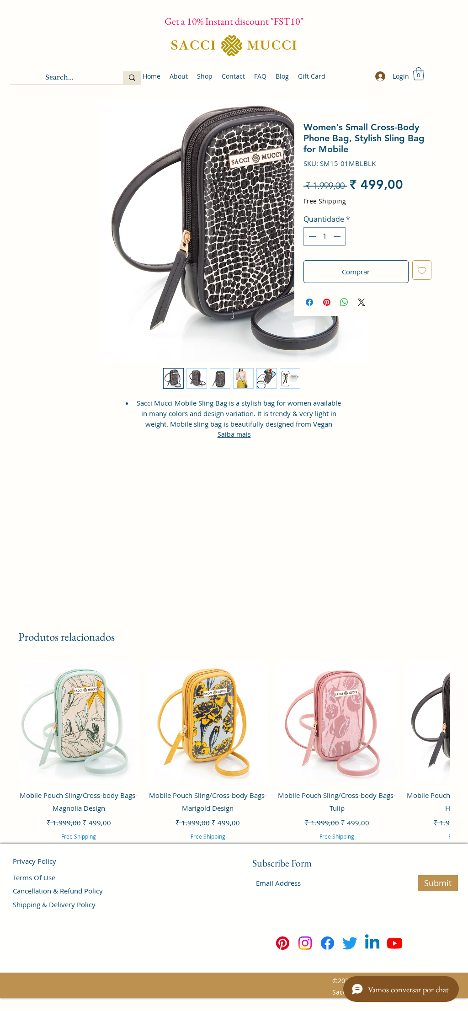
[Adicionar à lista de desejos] (422, 270)
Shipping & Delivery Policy (54, 904)
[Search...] (132, 77)
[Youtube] (395, 943)
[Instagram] (305, 943)
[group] (234, 763)
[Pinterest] (283, 943)
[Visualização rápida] (78, 721)
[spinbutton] (324, 236)
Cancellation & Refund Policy (58, 890)
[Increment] (337, 236)
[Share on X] (361, 302)
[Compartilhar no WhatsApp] (344, 302)
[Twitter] (350, 943)
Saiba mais (234, 434)
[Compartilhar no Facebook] (309, 302)
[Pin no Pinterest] (326, 302)
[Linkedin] (372, 943)
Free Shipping (324, 201)
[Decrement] (311, 236)
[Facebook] (327, 943)
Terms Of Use (34, 877)
